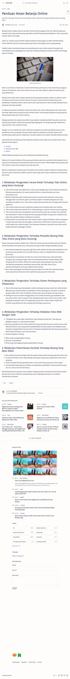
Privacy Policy (32, 662)
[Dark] (63, 3)
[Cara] (4, 382)
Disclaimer (24, 662)
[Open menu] (3, 3)
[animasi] (23, 505)
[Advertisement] (26, 621)
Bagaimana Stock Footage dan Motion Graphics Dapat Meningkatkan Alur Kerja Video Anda (12, 409)
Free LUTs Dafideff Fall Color (24, 481)
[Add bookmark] (61, 25)
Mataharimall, (10, 149)
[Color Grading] (23, 478)
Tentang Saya (16, 662)
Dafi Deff (9, 3)
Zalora (8, 151)
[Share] (65, 25)
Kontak (40, 662)
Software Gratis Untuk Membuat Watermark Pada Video (13, 419)
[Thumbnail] (30, 406)
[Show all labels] (16, 545)
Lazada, (8, 146)
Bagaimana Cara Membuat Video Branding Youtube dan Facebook (48, 419)
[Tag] (9, 404)
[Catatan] (11, 382)
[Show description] (40, 393)
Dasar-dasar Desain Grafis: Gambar (46, 408)
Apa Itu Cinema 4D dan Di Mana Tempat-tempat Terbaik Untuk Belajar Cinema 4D (47, 429)
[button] (59, 675)
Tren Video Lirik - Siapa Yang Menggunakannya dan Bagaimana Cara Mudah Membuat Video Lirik (13, 429)
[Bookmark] (67, 3)
